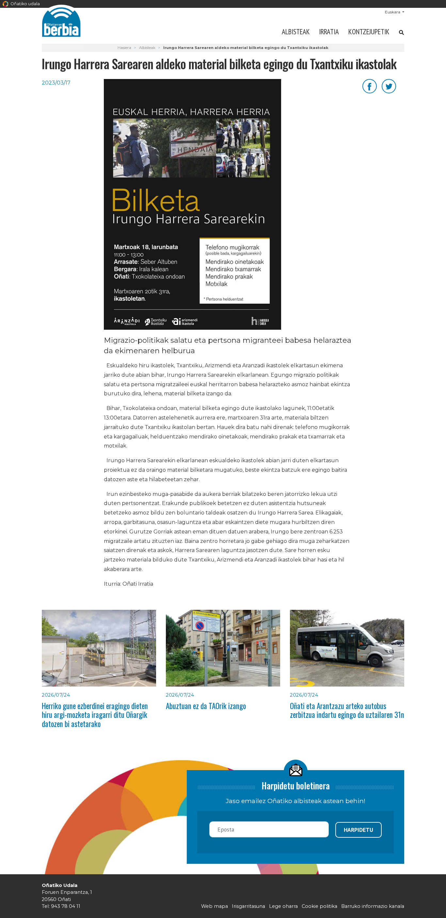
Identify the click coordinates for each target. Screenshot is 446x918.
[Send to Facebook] (369, 86)
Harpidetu (358, 829)
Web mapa (214, 906)
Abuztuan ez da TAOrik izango (206, 705)
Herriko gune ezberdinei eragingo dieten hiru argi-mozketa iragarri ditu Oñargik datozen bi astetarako (95, 714)
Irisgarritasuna (248, 906)
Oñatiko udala (24, 3)
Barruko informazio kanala (372, 906)
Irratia (329, 31)
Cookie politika (319, 906)
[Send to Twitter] (389, 86)
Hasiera (124, 47)
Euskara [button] (393, 11)
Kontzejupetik (369, 31)
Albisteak (296, 31)
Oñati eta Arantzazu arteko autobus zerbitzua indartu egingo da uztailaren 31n (347, 710)
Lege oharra (283, 906)
